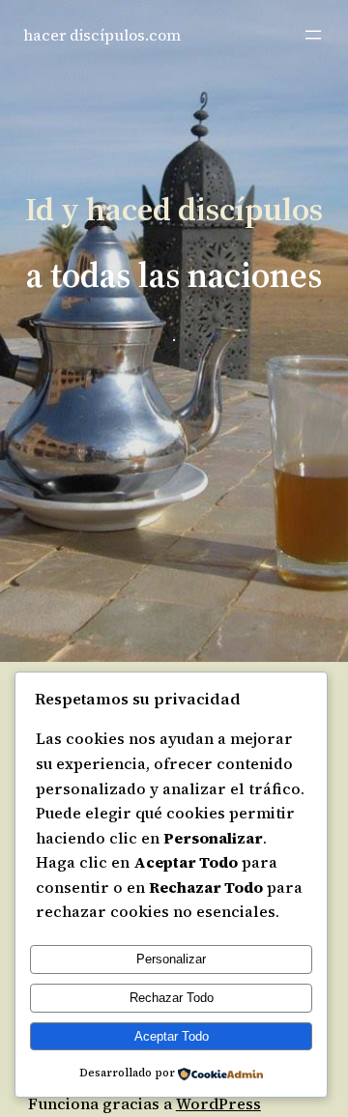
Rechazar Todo (172, 997)
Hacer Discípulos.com (102, 34)
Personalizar (171, 959)
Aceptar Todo (171, 1036)
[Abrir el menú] (313, 34)
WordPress (218, 1103)
